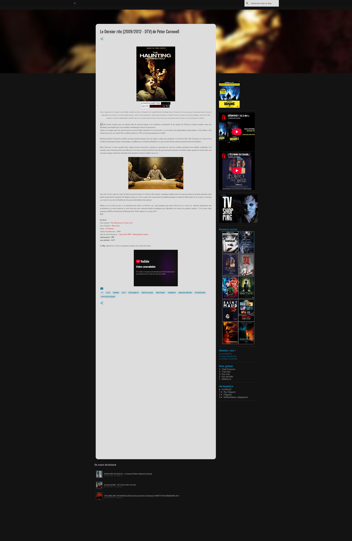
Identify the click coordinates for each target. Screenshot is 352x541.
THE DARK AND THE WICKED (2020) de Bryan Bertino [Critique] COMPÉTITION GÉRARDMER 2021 (141, 496)
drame (116, 293)
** (102, 293)
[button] (101, 39)
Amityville (188, 205)
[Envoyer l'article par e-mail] (101, 289)
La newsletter (225, 353)
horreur (171, 293)
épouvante (134, 293)
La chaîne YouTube (228, 359)
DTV (124, 293)
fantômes (160, 293)
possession (200, 293)
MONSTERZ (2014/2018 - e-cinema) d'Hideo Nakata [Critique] (128, 474)
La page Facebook (227, 356)
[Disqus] (155, 349)
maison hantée (185, 293)
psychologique (108, 297)
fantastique (147, 293)
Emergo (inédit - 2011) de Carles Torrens (120, 485)
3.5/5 (108, 293)
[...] (99, 478)
